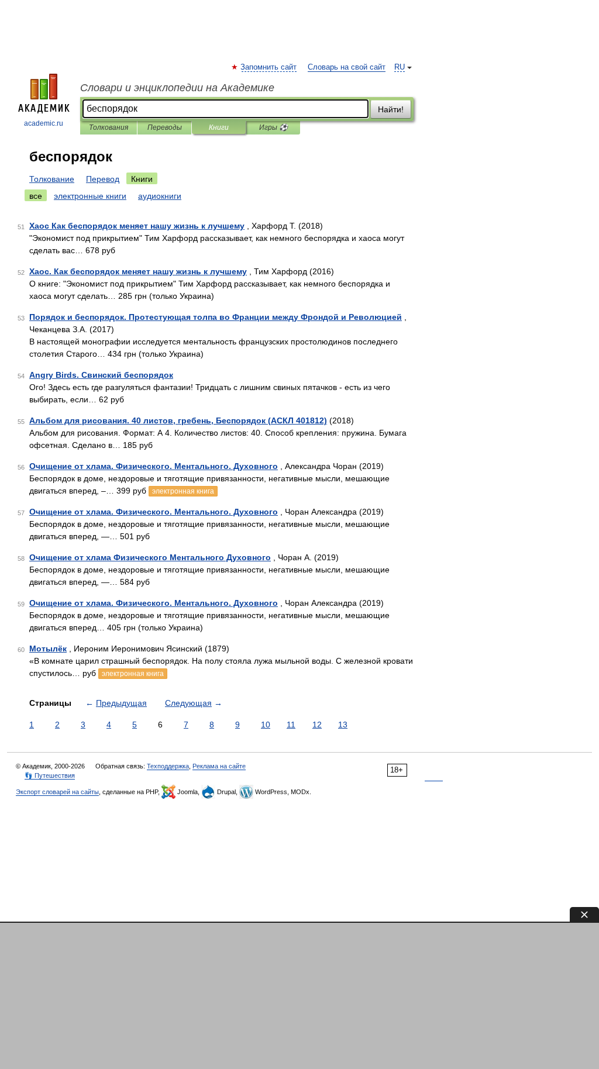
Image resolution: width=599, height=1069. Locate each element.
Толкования (108, 127)
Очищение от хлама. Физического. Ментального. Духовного (153, 466)
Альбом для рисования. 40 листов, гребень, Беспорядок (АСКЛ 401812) (178, 420)
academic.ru (43, 123)
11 (291, 724)
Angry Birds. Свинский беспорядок (101, 375)
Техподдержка (168, 766)
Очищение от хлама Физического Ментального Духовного (150, 557)
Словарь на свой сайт (346, 67)
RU (399, 67)
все (35, 196)
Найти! (391, 109)
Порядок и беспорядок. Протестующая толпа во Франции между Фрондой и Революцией (215, 317)
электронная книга (183, 491)
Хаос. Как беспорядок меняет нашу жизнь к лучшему (138, 271)
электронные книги (90, 196)
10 (265, 724)
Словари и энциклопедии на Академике (177, 88)
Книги (219, 127)
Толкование (51, 179)
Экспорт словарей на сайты (57, 791)
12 (317, 724)
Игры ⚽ (273, 127)
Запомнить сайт (269, 67)
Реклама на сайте (219, 766)
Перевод (102, 179)
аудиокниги (159, 196)
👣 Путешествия (50, 775)
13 (342, 724)
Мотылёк (48, 648)
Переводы (164, 127)
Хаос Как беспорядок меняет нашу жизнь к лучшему (137, 225)
